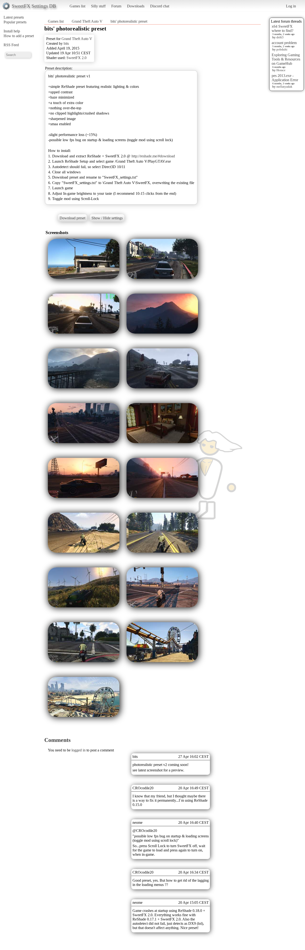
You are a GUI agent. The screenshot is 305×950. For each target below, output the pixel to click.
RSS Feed (11, 45)
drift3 (280, 37)
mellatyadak (284, 86)
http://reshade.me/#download (153, 156)
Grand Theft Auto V (87, 21)
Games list (77, 6)
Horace (280, 70)
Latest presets (14, 17)
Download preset (72, 218)
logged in (78, 750)
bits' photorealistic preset (129, 21)
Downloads (135, 6)
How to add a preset (19, 36)
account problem (284, 43)
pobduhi (281, 49)
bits (66, 43)
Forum (116, 6)
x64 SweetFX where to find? (282, 28)
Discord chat (159, 6)
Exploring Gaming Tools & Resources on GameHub (286, 59)
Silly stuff (98, 6)
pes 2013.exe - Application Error (285, 78)
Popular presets (15, 22)
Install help (12, 31)
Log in (291, 6)
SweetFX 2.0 (76, 58)
